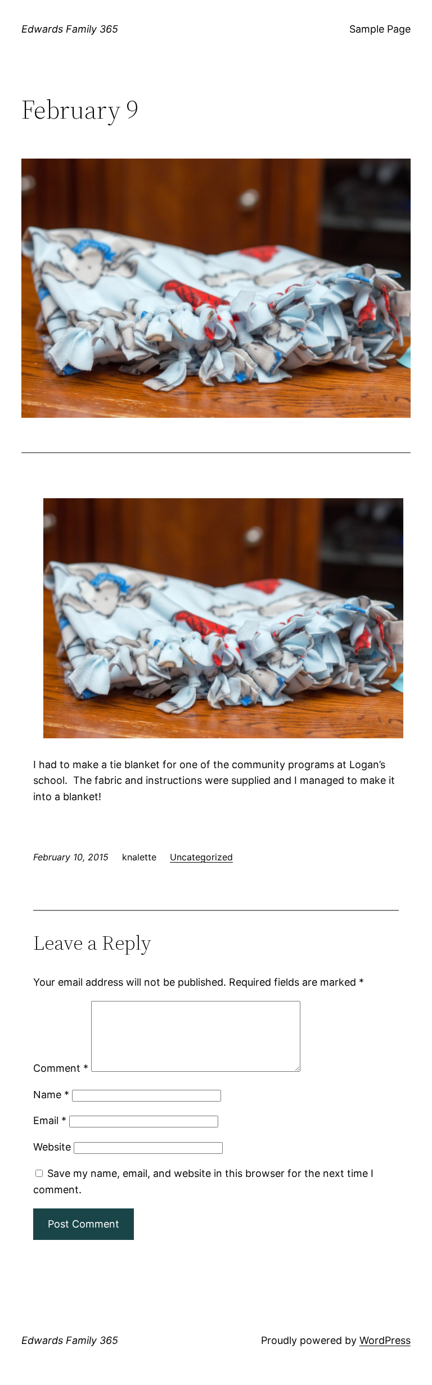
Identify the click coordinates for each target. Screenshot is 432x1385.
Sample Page (380, 29)
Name (51, 1094)
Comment (60, 1068)
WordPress (385, 1340)
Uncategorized (201, 857)
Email (49, 1120)
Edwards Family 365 (69, 29)
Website (52, 1147)
